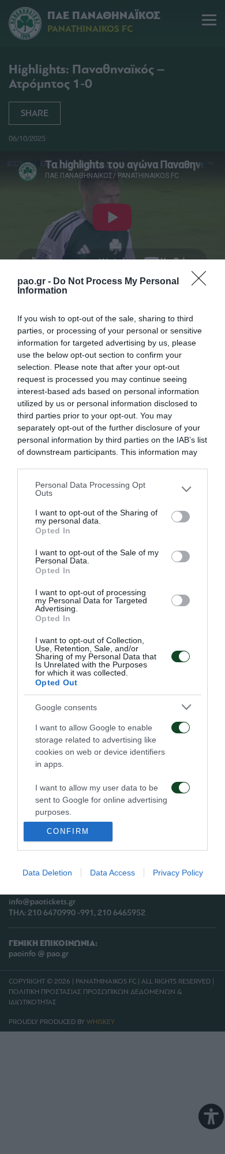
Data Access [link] (112, 872)
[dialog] (112, 576)
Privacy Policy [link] (178, 872)
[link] (202, 282)
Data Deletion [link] (47, 872)
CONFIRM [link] (68, 831)
